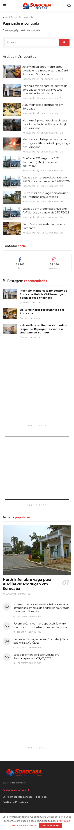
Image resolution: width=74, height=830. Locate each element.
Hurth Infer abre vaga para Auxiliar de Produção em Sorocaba (27, 584)
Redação (31, 79)
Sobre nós (42, 796)
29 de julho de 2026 (48, 171)
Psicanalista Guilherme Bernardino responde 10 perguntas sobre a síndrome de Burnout (43, 329)
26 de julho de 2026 (48, 217)
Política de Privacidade (16, 802)
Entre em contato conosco (18, 796)
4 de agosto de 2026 (48, 79)
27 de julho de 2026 (48, 201)
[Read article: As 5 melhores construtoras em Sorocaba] (12, 109)
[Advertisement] (37, 385)
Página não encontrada (22, 17)
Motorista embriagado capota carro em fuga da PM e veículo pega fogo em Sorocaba (46, 143)
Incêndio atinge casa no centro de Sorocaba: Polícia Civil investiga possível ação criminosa (44, 89)
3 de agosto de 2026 (48, 113)
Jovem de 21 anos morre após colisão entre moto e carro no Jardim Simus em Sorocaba (46, 70)
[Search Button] (69, 6)
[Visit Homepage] (36, 5)
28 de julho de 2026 (48, 186)
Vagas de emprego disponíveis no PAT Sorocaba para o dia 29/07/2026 (36, 656)
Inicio (5, 17)
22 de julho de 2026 (31, 337)
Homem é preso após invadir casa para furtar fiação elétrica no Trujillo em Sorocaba (45, 124)
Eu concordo (51, 825)
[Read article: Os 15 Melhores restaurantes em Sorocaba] (12, 228)
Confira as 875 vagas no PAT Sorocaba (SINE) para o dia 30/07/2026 (40, 162)
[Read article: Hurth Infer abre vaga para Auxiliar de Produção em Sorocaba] (12, 197)
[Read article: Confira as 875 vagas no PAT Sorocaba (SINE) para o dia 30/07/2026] (12, 162)
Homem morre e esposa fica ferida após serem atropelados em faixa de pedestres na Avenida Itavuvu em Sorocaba (42, 608)
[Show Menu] (4, 6)
